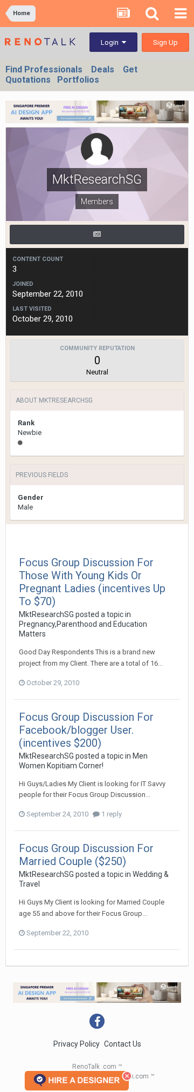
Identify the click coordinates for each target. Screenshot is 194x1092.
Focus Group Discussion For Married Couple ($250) (86, 855)
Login (111, 42)
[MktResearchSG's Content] (97, 234)
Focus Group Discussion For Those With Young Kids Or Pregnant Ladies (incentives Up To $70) (92, 582)
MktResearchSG (46, 614)
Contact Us (122, 1044)
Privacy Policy (76, 1044)
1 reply (111, 814)
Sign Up (165, 42)
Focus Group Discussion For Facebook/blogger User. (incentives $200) (86, 730)
